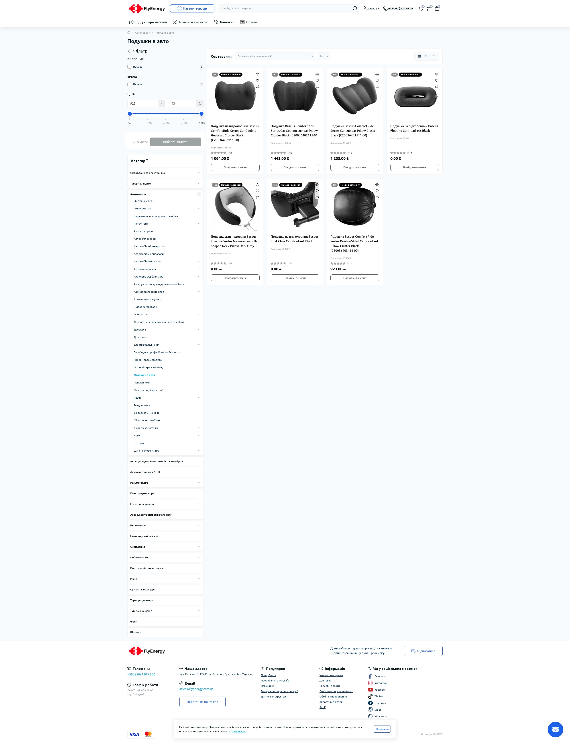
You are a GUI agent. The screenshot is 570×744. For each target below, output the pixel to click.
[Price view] (434, 56)
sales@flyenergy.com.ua (196, 689)
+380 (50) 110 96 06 (141, 674)
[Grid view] (419, 56)
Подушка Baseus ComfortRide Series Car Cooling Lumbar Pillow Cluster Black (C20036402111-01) (295, 130)
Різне (133, 578)
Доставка (325, 680)
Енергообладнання (142, 504)
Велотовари (138, 525)
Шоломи (135, 632)
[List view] (426, 56)
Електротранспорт (142, 493)
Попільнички (142, 382)
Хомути (138, 435)
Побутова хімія (139, 557)
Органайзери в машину (148, 367)
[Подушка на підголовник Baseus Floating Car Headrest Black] (414, 96)
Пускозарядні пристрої (148, 390)
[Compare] (257, 86)
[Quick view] (257, 74)
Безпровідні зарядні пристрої (279, 691)
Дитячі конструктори (274, 696)
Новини (252, 22)
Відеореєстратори (145, 306)
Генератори (141, 314)
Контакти (227, 22)
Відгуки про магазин (151, 22)
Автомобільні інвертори (149, 246)
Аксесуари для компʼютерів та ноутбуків (156, 461)
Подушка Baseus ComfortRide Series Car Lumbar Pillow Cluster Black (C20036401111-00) (353, 130)
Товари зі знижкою (193, 22)
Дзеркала (140, 329)
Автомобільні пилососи (149, 253)
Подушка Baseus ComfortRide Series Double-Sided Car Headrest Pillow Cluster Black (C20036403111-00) (354, 243)
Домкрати (140, 337)
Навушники (268, 685)
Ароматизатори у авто (148, 299)
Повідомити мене (235, 167)
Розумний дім (139, 482)
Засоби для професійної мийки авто (156, 352)
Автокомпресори (145, 238)
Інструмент (141, 223)
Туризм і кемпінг (141, 610)
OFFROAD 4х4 (142, 208)
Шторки (139, 443)
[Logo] (146, 8)
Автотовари (142, 32)
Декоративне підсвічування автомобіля (159, 321)
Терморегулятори (141, 600)
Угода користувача (331, 675)
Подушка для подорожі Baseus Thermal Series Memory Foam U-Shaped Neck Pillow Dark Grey (234, 241)
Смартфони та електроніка (147, 172)
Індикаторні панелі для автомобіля (156, 216)
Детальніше (238, 731)
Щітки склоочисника (146, 450)
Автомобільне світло (147, 261)
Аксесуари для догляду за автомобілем (159, 284)
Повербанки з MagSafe (275, 680)
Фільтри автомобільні (147, 420)
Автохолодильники (146, 269)
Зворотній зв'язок (331, 701)
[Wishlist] (257, 80)
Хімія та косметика (146, 427)
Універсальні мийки (146, 412)
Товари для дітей (141, 183)
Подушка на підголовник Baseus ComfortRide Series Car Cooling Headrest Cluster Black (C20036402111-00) (235, 133)
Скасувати (140, 142)
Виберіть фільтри (175, 142)
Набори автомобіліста (148, 359)
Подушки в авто (144, 374)
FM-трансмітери (144, 200)
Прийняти (382, 729)
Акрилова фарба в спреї (149, 276)
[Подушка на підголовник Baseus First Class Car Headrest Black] (295, 206)
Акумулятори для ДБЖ (145, 471)
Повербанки (268, 675)
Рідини (138, 397)
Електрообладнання (146, 344)
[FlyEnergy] (204, 651)
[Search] (355, 8)
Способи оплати (330, 685)
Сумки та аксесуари (142, 589)
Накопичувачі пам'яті (144, 536)
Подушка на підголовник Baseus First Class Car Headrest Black (294, 239)
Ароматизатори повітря (149, 291)
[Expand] (199, 172)
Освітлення (137, 546)
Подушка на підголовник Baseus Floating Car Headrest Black (414, 128)
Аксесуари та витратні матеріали (151, 514)
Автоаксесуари (143, 231)
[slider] (129, 113)
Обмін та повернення (333, 696)
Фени (133, 621)
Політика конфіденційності (336, 691)
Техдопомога (142, 405)
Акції (323, 707)
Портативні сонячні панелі (147, 568)
